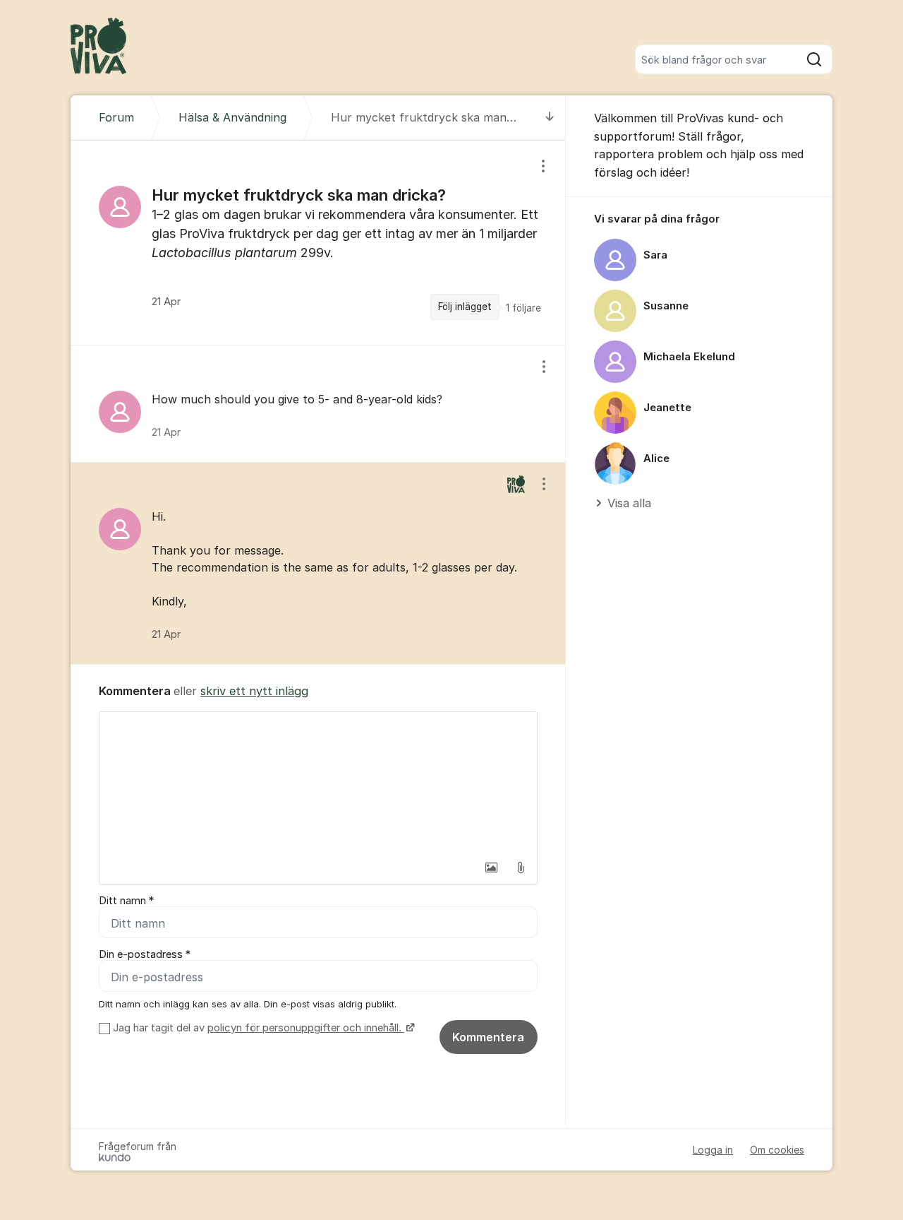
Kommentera (488, 1037)
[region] (318, 242)
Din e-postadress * (144, 954)
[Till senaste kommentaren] (550, 117)
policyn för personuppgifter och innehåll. (305, 1027)
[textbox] (318, 782)
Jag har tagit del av (257, 1027)
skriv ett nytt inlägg (254, 691)
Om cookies (777, 1150)
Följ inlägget (465, 306)
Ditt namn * (126, 900)
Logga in (713, 1150)
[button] (491, 867)
